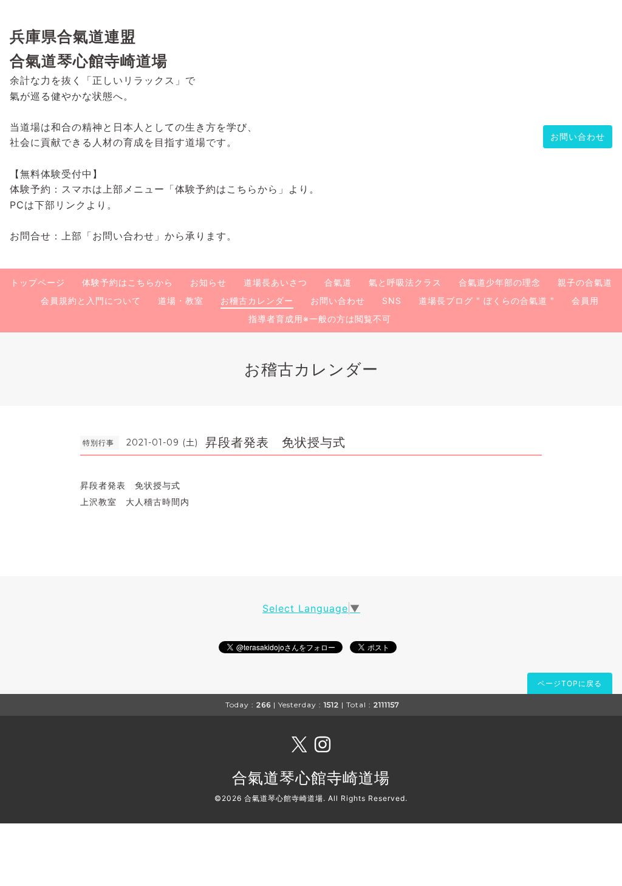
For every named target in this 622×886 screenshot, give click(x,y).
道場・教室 (180, 300)
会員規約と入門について (91, 300)
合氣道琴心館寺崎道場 (311, 778)
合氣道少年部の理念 (500, 282)
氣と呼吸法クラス (405, 282)
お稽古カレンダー (256, 300)
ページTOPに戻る (570, 683)
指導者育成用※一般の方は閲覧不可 (319, 319)
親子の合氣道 (585, 282)
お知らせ (208, 282)
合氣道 (338, 282)
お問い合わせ (577, 136)
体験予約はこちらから (127, 282)
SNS (392, 300)
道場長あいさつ (275, 282)
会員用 (585, 300)
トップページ (37, 282)
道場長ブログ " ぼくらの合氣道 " (487, 300)
